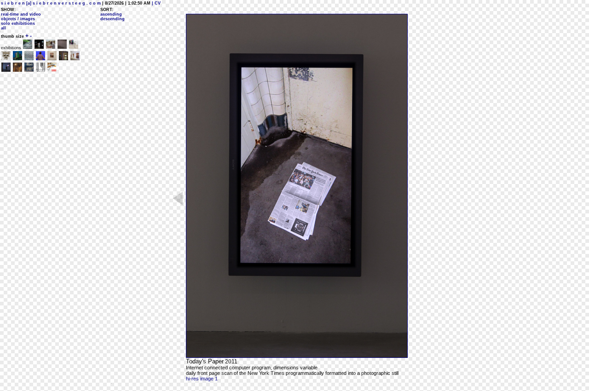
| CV (155, 3)
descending (112, 19)
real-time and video (21, 14)
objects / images (18, 19)
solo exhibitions (18, 23)
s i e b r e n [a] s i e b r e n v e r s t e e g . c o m (51, 3)
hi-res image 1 (202, 378)
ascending (111, 14)
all (3, 28)
